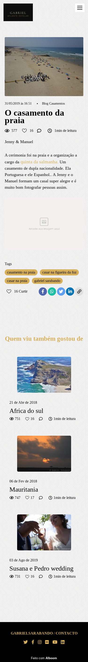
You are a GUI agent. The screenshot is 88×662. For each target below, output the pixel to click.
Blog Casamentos (53, 103)
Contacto (66, 633)
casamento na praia (21, 272)
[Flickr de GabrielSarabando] (47, 642)
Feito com (44, 658)
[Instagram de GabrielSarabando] (40, 642)
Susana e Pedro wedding (41, 568)
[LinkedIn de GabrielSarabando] (63, 642)
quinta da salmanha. (39, 161)
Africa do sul (26, 410)
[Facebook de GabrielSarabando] (32, 642)
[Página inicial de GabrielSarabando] (18, 13)
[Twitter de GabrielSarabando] (25, 642)
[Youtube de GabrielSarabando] (54, 642)
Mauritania (23, 489)
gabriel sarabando (47, 281)
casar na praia (17, 281)
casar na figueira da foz (59, 272)
